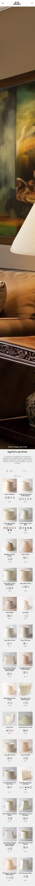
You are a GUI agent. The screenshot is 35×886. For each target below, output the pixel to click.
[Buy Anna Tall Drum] (25, 632)
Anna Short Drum (9, 755)
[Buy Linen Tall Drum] (9, 486)
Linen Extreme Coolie (25, 727)
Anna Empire (10, 612)
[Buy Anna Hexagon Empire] (25, 864)
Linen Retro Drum (25, 583)
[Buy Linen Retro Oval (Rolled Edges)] (25, 690)
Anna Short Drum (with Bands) (25, 843)
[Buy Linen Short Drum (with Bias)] (9, 515)
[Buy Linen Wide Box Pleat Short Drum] (9, 774)
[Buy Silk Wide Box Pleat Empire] (9, 690)
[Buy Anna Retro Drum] (9, 632)
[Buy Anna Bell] (25, 604)
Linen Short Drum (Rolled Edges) (9, 584)
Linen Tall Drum (10, 494)
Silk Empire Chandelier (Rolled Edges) (10, 874)
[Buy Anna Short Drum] (9, 746)
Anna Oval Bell (25, 755)
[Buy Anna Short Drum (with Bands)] (25, 834)
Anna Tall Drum (25, 640)
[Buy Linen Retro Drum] (25, 575)
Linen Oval (9, 727)
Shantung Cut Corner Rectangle (25, 814)
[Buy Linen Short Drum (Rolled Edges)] (9, 575)
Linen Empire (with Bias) (25, 524)
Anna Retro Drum (9, 640)
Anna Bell (25, 612)
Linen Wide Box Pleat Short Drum (9, 783)
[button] (32, 3)
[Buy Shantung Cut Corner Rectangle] (25, 805)
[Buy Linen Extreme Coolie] (25, 719)
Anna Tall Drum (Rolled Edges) (9, 814)
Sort (24, 471)
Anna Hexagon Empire (25, 873)
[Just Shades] (17, 3)
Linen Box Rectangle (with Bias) (25, 783)
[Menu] (3, 3)
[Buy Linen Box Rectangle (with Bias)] (25, 774)
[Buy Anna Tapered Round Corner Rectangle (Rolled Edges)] (9, 834)
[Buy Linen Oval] (9, 719)
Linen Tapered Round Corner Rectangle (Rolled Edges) (9, 669)
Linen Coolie (25, 554)
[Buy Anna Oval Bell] (25, 746)
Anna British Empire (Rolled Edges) (25, 668)
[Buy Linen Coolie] (25, 546)
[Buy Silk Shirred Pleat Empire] (9, 546)
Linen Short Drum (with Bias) (9, 524)
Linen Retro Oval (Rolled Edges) (25, 699)
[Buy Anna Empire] (9, 604)
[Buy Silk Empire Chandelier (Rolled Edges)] (9, 864)
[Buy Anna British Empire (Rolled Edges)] (25, 659)
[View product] (17, 227)
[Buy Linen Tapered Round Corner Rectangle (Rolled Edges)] (9, 659)
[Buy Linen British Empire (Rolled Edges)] (25, 486)
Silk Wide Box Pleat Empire (9, 699)
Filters (11, 471)
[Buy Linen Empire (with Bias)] (25, 515)
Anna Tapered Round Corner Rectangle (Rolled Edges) (9, 844)
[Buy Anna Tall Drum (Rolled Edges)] (9, 805)
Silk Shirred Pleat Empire (9, 555)
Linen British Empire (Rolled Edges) (25, 495)
